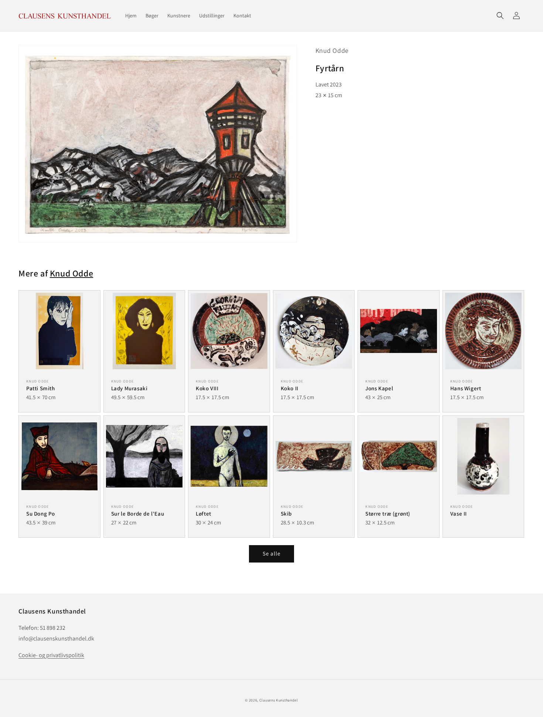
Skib (286, 513)
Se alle (271, 553)
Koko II (289, 388)
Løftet (203, 513)
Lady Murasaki (129, 388)
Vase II (458, 513)
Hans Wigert (465, 388)
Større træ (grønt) (387, 513)
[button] (500, 15)
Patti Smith (40, 388)
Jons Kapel (379, 388)
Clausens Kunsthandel (278, 700)
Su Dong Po (40, 513)
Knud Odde (332, 50)
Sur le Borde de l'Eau (137, 513)
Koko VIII (207, 388)
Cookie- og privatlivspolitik (51, 655)
